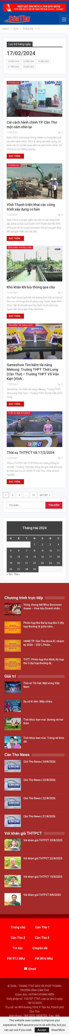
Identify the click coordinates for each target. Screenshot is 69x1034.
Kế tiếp (44, 495)
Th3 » (17, 574)
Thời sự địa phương (19, 413)
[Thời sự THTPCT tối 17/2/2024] (34, 429)
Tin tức (17, 948)
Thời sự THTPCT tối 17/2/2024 (30, 452)
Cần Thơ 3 (42, 938)
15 (34, 556)
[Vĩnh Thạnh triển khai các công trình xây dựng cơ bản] (34, 181)
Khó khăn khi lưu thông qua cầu (31, 287)
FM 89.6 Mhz (44, 958)
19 (10, 563)
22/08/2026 (43, 61)
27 (18, 569)
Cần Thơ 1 (42, 927)
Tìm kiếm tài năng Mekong (21, 325)
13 (18, 556)
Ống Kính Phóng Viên (20, 247)
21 (26, 563)
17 (50, 556)
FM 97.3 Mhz (16, 958)
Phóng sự (13, 83)
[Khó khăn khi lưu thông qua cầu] (34, 264)
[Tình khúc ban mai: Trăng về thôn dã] (12, 742)
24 (50, 563)
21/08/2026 (13, 67)
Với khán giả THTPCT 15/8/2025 (42, 876)
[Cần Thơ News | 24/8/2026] (12, 766)
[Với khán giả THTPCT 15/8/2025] (12, 881)
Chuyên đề (40, 948)
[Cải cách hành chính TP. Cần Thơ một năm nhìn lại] (34, 99)
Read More (58, 1030)
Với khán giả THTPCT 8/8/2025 (42, 894)
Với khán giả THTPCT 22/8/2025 (42, 858)
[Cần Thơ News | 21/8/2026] (12, 821)
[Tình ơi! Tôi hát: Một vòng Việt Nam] (12, 687)
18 (58, 556)
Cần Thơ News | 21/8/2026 (39, 816)
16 (42, 556)
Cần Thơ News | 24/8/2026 (39, 761)
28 (26, 569)
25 (58, 563)
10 (50, 550)
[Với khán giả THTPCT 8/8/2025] (12, 899)
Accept (42, 1029)
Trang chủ (18, 927)
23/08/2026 (28, 61)
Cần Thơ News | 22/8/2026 (39, 798)
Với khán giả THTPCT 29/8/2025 (42, 840)
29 (34, 569)
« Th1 (9, 574)
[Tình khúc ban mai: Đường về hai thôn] (12, 724)
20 (18, 563)
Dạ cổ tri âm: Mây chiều (37, 701)
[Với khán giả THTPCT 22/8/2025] (12, 863)
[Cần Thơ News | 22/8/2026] (12, 803)
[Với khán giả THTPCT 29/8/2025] (12, 845)
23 (42, 563)
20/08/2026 (28, 67)
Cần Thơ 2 (18, 938)
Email (32, 969)
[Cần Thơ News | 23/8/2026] (12, 784)
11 (58, 550)
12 (33, 495)
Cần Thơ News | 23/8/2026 (39, 779)
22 (34, 563)
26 (10, 569)
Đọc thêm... (15, 156)
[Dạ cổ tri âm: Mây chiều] (12, 706)
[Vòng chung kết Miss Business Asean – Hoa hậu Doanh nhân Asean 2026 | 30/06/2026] (12, 609)
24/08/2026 (13, 61)
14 (26, 556)
